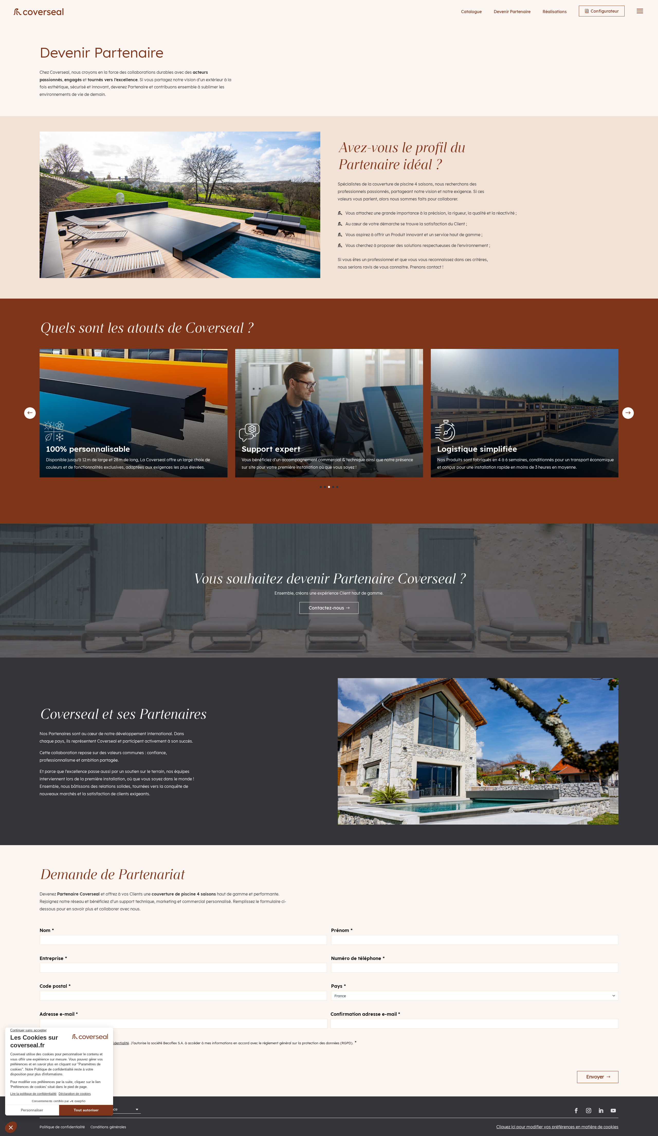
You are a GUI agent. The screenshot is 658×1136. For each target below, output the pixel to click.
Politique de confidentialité (62, 1127)
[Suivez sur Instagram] (588, 1110)
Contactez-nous (326, 608)
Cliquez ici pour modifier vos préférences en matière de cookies (557, 1126)
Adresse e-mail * (59, 1014)
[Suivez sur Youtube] (613, 1110)
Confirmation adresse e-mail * (365, 1014)
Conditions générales (108, 1127)
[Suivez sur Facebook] (576, 1110)
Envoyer (595, 1077)
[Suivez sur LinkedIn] (601, 1110)
